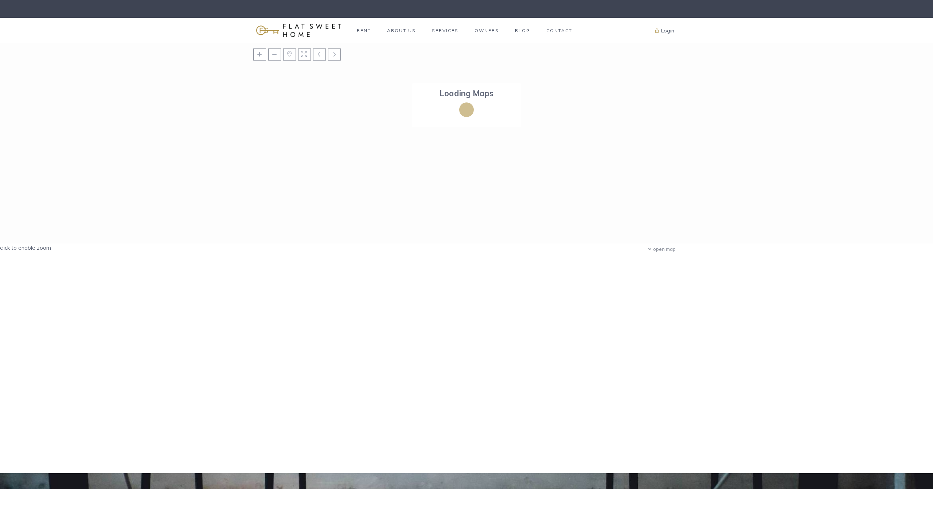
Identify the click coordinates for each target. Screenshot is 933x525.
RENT (364, 30)
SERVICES (445, 30)
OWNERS (487, 30)
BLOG (522, 30)
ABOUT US (401, 30)
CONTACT (559, 30)
